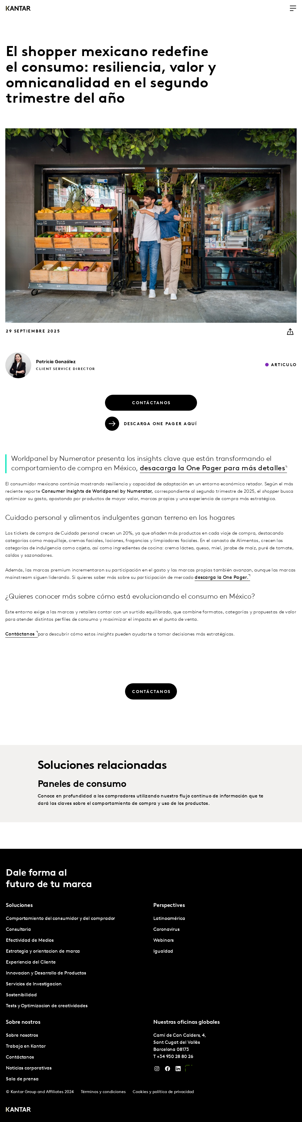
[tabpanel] (77, 962)
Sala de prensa (22, 1079)
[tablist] (151, 985)
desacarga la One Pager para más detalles (212, 468)
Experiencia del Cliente (31, 962)
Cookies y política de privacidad (163, 1092)
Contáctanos (20, 634)
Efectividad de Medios (30, 940)
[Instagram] (156, 1070)
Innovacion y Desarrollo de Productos (46, 973)
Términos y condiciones (103, 1092)
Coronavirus (166, 929)
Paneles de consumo (82, 784)
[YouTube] (188, 1070)
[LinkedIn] (178, 1070)
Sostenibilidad (21, 995)
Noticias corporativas (29, 1068)
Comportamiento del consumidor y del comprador (60, 918)
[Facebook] (167, 1070)
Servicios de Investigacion (34, 984)
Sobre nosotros (22, 1035)
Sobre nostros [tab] (23, 1022)
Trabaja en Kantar (26, 1046)
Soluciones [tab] (19, 905)
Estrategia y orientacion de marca (43, 951)
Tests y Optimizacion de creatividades (47, 1006)
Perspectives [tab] (169, 905)
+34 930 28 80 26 (175, 1056)
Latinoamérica (169, 918)
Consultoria (18, 929)
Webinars (163, 940)
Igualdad (163, 951)
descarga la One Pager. (221, 577)
